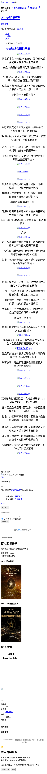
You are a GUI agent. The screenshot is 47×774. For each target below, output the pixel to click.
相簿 (7, 34)
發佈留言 (5, 522)
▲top (3, 503)
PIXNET (10, 740)
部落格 (8, 36)
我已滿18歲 (5, 769)
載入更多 (5, 508)
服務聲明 (24, 742)
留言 (19, 490)
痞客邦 (14, 490)
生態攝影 (18, 499)
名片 (7, 39)
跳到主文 (4, 24)
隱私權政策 (40, 740)
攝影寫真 (19, 29)
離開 (13, 769)
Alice (3, 477)
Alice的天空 (10, 18)
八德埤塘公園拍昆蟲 (17, 48)
